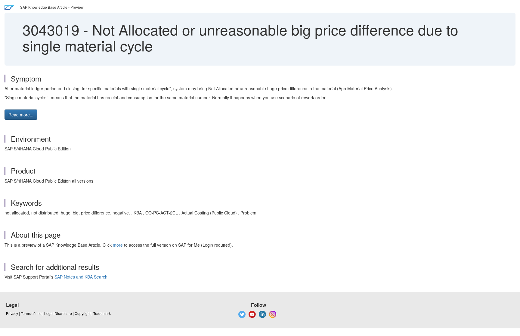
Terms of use (31, 313)
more (118, 245)
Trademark (102, 313)
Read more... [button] (20, 115)
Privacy (12, 313)
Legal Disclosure (58, 313)
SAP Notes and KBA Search (80, 277)
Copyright (83, 313)
